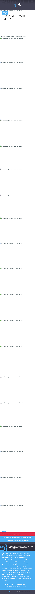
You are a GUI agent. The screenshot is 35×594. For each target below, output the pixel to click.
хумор (19, 534)
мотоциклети (6, 576)
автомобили (23, 564)
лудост (4, 580)
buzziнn (4, 531)
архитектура (22, 561)
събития (29, 555)
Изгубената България (19, 584)
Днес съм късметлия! (19, 4)
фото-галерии (7, 534)
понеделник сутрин (21, 557)
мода (17, 570)
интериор (14, 564)
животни (14, 534)
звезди (4, 572)
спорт (4, 568)
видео (16, 553)
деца (9, 574)
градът (5, 561)
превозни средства (11, 555)
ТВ (27, 576)
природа (20, 568)
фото (10, 559)
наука (27, 572)
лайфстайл (13, 561)
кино (4, 574)
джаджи (21, 555)
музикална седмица (20, 559)
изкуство (8, 553)
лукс (14, 574)
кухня (20, 578)
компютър (10, 570)
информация (19, 572)
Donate (10, 591)
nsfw (4, 570)
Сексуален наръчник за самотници (18, 540)
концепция (6, 557)
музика (27, 566)
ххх (12, 557)
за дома (22, 576)
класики (15, 576)
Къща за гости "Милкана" (19, 586)
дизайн (20, 566)
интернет (13, 578)
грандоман (28, 568)
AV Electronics (8, 586)
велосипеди (25, 570)
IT (9, 568)
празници (5, 578)
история (13, 566)
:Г (15, 5)
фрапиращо (6, 564)
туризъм (21, 574)
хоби (13, 568)
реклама (11, 572)
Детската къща (9, 584)
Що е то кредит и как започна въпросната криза (17, 537)
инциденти (27, 578)
